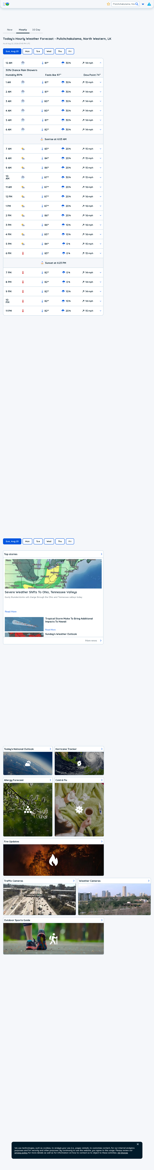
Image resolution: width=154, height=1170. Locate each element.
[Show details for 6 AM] (100, 129)
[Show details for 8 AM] (100, 158)
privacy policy (21, 1153)
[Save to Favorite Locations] (108, 4)
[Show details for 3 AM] (100, 101)
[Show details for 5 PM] (100, 244)
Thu (60, 51)
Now (9, 29)
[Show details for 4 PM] (100, 234)
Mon (27, 51)
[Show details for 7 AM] (100, 149)
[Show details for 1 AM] (100, 82)
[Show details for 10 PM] (100, 301)
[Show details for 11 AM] (100, 187)
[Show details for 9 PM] (100, 291)
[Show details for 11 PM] (100, 311)
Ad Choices (123, 1153)
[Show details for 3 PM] (100, 225)
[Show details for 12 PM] (100, 196)
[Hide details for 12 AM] (100, 63)
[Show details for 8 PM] (100, 282)
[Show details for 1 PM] (100, 206)
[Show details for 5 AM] (100, 120)
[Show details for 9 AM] (100, 168)
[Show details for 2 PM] (100, 215)
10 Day (36, 29)
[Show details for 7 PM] (100, 272)
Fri (70, 51)
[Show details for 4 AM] (100, 111)
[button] (138, 1144)
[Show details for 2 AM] (100, 92)
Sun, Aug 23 (12, 51)
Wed (49, 51)
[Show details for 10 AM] (100, 177)
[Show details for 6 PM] (100, 253)
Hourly (23, 29)
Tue (38, 51)
